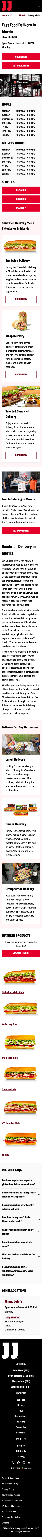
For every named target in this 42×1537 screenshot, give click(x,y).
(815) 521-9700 (12, 1317)
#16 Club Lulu (9, 1089)
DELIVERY (21, 208)
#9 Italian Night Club (13, 992)
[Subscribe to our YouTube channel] (29, 1462)
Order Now (21, 56)
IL (16, 15)
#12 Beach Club (10, 1058)
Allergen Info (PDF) (21, 1381)
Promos (21, 1446)
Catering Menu (21, 530)
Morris (22, 15)
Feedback (21, 1432)
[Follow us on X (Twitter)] (13, 1462)
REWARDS (21, 190)
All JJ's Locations (9, 1512)
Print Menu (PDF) (21, 1370)
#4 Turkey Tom (9, 1024)
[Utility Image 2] (26, 1468)
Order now (21, 299)
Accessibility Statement (12, 1500)
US (11, 15)
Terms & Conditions (10, 1478)
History (21, 1405)
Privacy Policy (8, 1489)
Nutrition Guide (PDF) (21, 1387)
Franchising (21, 1416)
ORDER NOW (21, 455)
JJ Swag (21, 1456)
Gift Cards (21, 1451)
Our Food (21, 1400)
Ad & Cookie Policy (10, 1484)
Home (4, 15)
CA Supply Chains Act (11, 1506)
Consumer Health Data (12, 1517)
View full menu (21, 953)
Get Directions (21, 65)
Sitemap (5, 1523)
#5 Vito (5, 1155)
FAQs (21, 1411)
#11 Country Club (11, 1123)
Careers (21, 1422)
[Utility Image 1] (15, 1468)
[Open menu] (39, 6)
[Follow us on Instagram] (23, 1462)
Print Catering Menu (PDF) (21, 1376)
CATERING (21, 199)
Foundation (21, 1427)
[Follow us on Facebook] (18, 1462)
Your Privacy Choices (11, 1495)
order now (21, 374)
